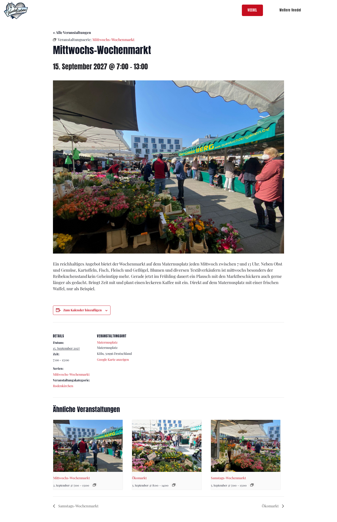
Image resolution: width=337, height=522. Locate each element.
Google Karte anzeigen (113, 359)
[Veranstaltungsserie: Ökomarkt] (173, 485)
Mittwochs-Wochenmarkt (71, 374)
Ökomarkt (139, 478)
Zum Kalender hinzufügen (82, 310)
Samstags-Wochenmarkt (228, 478)
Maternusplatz (107, 342)
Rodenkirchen (63, 386)
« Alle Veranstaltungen (72, 32)
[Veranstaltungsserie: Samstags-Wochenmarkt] (252, 485)
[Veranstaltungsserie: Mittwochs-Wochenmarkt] (94, 485)
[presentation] (88, 446)
